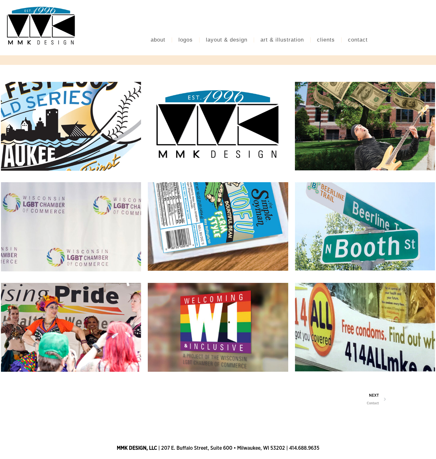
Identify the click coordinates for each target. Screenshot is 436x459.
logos (185, 40)
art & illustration (282, 40)
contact (358, 40)
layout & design (226, 40)
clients (326, 40)
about (158, 40)
